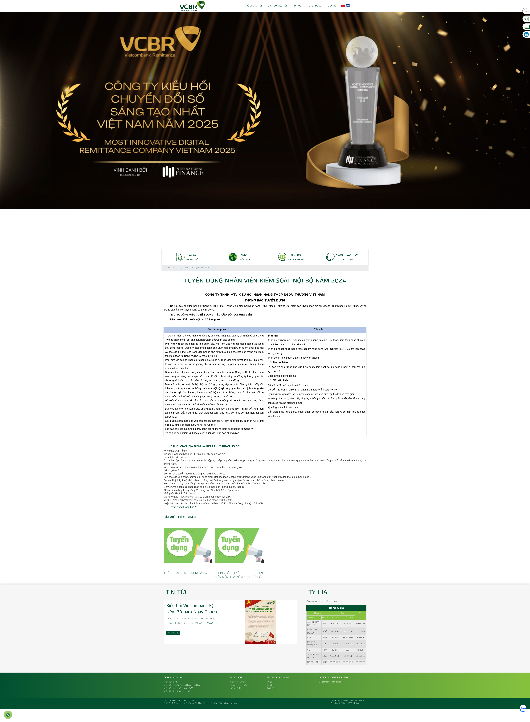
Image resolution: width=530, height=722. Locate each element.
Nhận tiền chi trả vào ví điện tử (177, 691)
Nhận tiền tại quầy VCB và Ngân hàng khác (182, 685)
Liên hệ (270, 685)
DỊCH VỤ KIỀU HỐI (277, 6)
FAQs (269, 682)
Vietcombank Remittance (330, 682)
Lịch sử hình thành (238, 682)
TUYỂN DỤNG (314, 6)
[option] (265, 110)
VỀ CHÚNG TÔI (254, 6)
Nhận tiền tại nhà (171, 682)
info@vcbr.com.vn (230, 703)
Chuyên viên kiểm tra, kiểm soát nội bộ (194, 268)
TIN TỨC (297, 6)
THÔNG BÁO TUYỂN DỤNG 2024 (185, 573)
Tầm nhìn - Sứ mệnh (239, 685)
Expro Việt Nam (351, 706)
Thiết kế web (336, 706)
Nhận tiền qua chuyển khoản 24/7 (178, 688)
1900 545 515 (216, 703)
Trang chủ (170, 268)
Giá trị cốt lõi (235, 688)
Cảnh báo (271, 688)
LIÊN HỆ (332, 6)
